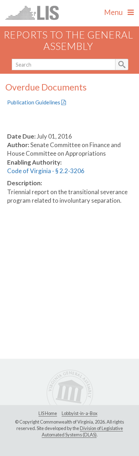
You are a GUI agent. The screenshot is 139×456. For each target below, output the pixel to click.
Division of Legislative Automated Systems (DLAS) (82, 431)
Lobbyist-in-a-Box (79, 413)
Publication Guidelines (34, 102)
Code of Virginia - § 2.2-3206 (45, 171)
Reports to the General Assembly (68, 40)
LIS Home (47, 413)
